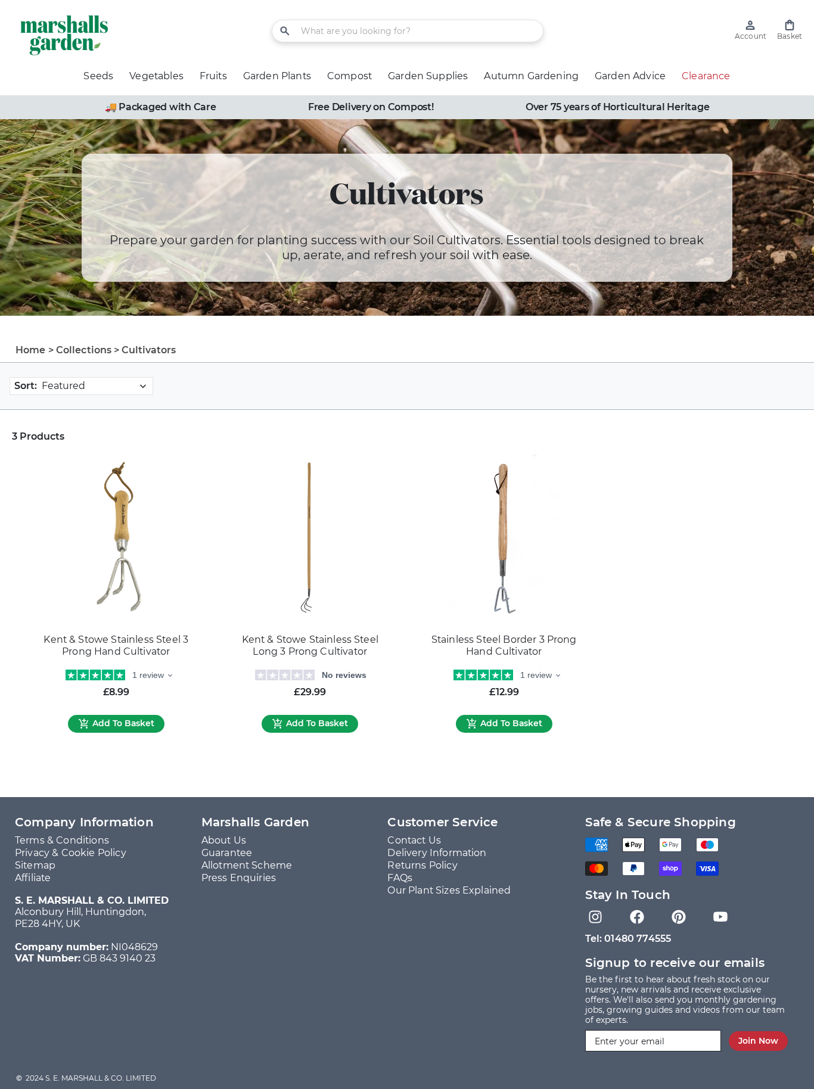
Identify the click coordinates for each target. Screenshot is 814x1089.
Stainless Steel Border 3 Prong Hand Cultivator (504, 645)
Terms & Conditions (62, 840)
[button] (789, 30)
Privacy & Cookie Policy (70, 852)
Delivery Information (436, 852)
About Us (223, 840)
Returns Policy (422, 865)
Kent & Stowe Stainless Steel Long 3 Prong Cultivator (310, 645)
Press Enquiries (238, 877)
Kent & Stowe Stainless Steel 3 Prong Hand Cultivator (116, 645)
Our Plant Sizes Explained (449, 890)
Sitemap (35, 865)
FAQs (399, 877)
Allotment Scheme (247, 865)
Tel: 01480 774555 (628, 938)
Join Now (758, 1040)
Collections (84, 350)
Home (30, 350)
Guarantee (226, 852)
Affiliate (33, 877)
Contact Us (414, 840)
